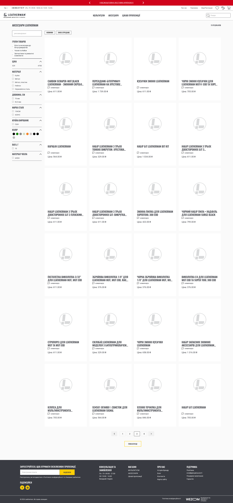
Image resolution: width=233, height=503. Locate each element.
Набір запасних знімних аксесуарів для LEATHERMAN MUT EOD (198, 344)
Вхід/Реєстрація (206, 8)
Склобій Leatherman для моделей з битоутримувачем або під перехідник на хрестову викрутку (109, 344)
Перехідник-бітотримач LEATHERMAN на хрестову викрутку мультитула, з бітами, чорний (106, 83)
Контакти (161, 476)
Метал (17, 79)
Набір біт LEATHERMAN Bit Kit (153, 146)
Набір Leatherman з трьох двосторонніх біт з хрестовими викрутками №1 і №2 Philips (199, 148)
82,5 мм (18, 102)
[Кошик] (229, 8)
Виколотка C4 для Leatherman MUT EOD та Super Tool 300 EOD (199, 278)
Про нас (184, 8)
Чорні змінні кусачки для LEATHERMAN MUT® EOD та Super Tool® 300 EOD (199, 83)
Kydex (17, 75)
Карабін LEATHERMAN (59, 146)
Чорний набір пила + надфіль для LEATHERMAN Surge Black (199, 213)
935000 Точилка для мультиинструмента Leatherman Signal (149, 409)
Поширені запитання (195, 476)
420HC (17, 115)
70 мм (17, 99)
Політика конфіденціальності (194, 471)
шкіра (17, 158)
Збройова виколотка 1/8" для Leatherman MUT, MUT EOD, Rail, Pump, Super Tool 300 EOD (110, 278)
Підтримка (194, 8)
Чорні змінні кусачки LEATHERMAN (150, 344)
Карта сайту (162, 479)
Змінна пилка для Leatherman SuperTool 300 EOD (155, 213)
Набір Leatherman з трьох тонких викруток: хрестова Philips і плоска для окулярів (108, 148)
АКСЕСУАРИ (113, 15)
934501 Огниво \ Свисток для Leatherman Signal (109, 409)
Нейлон (18, 86)
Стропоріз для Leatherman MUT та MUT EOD (63, 344)
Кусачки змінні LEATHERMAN (153, 81)
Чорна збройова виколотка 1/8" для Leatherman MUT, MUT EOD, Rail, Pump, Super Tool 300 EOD (154, 278)
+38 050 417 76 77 (18, 8)
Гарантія (190, 479)
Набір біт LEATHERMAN (194, 407)
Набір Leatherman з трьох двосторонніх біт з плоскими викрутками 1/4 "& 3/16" (65, 213)
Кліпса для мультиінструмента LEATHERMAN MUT (59, 409)
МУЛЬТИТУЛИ (99, 15)
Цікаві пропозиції (131, 15)
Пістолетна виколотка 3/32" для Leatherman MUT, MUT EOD (65, 278)
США (17, 124)
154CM (17, 111)
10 (16, 148)
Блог (159, 473)
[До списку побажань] (76, 95)
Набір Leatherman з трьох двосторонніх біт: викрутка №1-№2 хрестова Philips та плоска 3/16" (108, 213)
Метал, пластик (21, 82)
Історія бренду (163, 470)
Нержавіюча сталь (22, 89)
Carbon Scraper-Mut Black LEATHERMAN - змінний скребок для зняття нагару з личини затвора (65, 83)
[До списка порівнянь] (82, 96)
